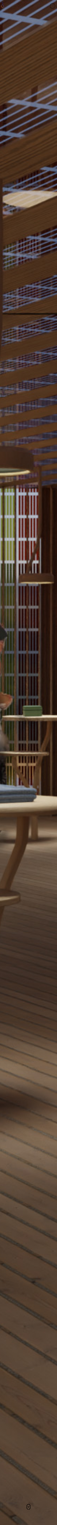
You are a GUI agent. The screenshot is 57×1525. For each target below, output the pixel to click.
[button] (52, 6)
